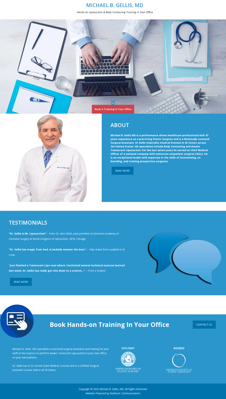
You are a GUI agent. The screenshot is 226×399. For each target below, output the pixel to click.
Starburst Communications (125, 393)
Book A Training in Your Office (113, 109)
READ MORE (122, 170)
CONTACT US (204, 324)
